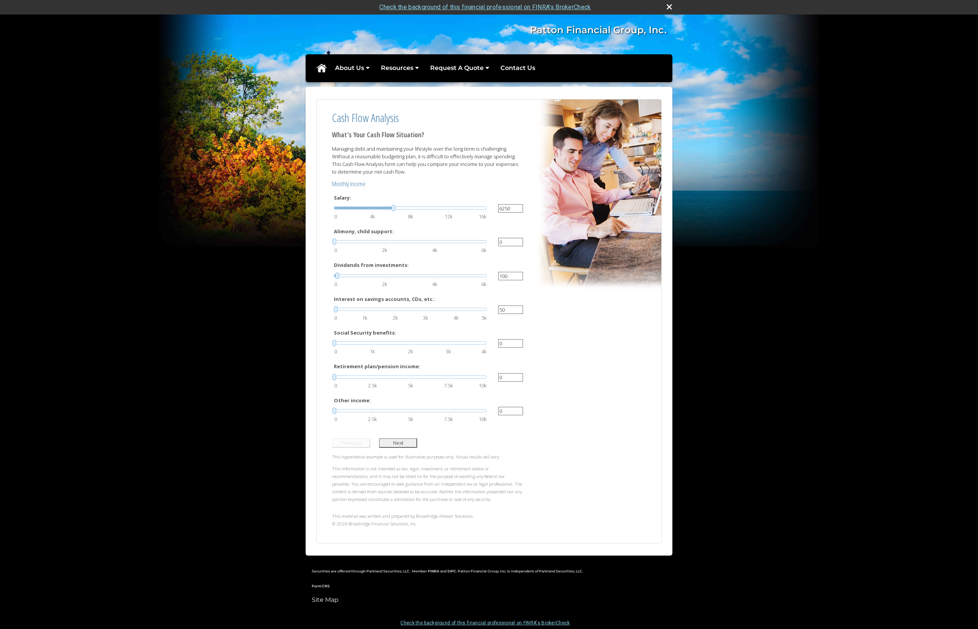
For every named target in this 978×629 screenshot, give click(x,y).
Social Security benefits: (365, 332)
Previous (351, 442)
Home (321, 68)
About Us (349, 68)
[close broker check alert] (669, 7)
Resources (397, 68)
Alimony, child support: (364, 231)
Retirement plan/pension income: (377, 366)
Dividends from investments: (371, 265)
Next (398, 442)
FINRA (434, 571)
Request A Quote (457, 68)
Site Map (325, 599)
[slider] (410, 208)
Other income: (352, 400)
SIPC (451, 571)
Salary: (342, 197)
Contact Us (517, 68)
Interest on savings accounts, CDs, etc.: (385, 299)
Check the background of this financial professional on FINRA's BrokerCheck (485, 7)
